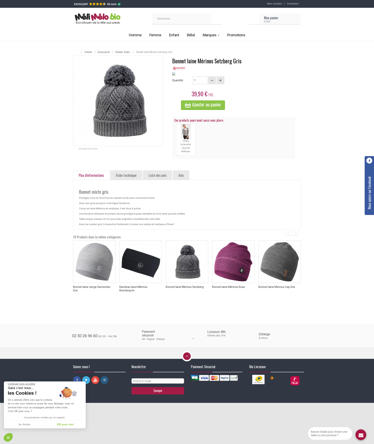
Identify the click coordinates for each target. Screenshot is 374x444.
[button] (8, 437)
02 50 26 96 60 (84, 335)
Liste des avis (157, 175)
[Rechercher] (216, 19)
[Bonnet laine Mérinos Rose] (233, 262)
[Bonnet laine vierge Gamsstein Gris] (94, 262)
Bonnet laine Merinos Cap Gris (276, 286)
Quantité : (178, 80)
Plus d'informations (91, 175)
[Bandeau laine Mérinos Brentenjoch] (140, 262)
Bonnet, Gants (123, 51)
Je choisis (24, 424)
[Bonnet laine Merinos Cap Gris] (279, 262)
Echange (264, 334)
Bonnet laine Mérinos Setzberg (185, 286)
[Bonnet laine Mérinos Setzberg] (187, 262)
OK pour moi (65, 424)
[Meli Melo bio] (97, 19)
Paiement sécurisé (148, 333)
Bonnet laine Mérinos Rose (228, 286)
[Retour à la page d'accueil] (77, 52)
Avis (181, 175)
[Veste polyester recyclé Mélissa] (185, 131)
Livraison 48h (216, 332)
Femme (88, 51)
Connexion (293, 3)
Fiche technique (126, 175)
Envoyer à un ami (88, 148)
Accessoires (104, 51)
